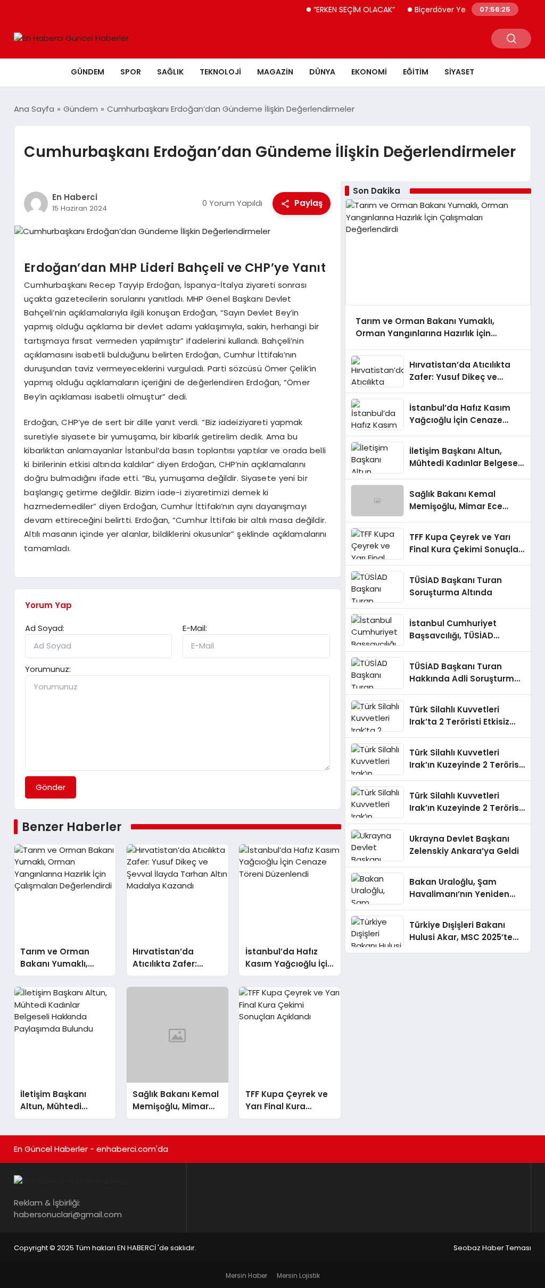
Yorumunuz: (48, 669)
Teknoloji (220, 72)
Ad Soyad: (44, 628)
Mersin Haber (246, 1275)
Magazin (275, 72)
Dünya (322, 72)
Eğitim (415, 72)
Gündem (87, 72)
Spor (130, 72)
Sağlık (170, 72)
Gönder (50, 787)
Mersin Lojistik (298, 1275)
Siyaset (459, 72)
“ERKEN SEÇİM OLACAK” (342, 9)
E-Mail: (195, 628)
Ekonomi (369, 72)
